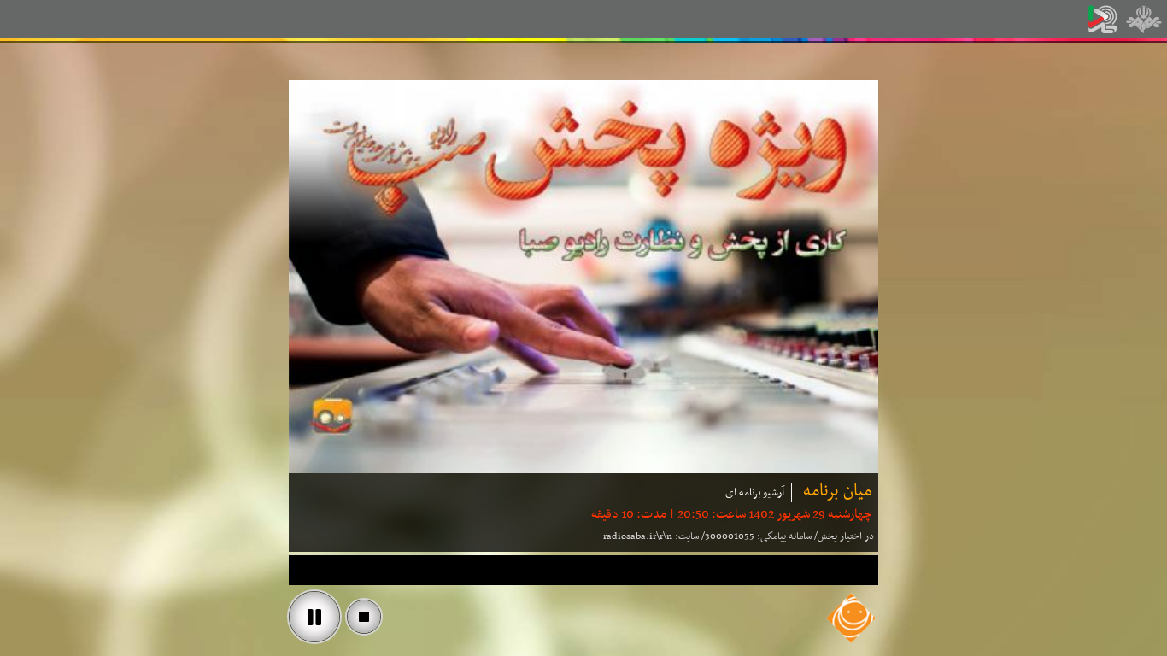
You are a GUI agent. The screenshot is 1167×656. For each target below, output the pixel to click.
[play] (314, 616)
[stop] (364, 617)
